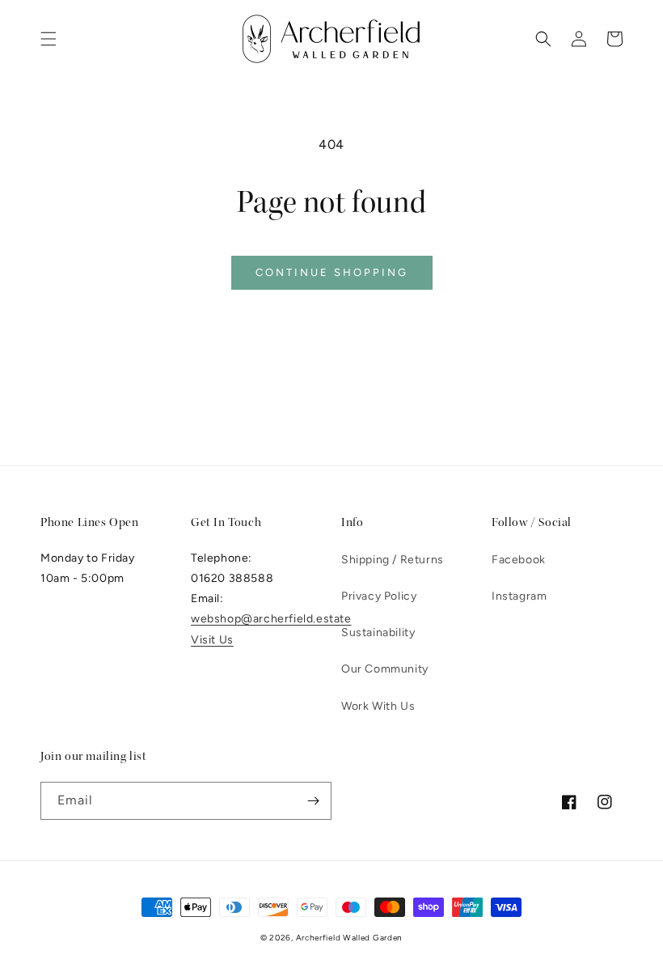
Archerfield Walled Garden (349, 937)
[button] (48, 39)
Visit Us (212, 640)
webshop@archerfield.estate (271, 619)
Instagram (519, 596)
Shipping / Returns (392, 560)
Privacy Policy (378, 596)
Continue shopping (331, 272)
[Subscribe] (313, 801)
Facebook (519, 560)
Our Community (385, 669)
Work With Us (378, 706)
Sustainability (378, 632)
